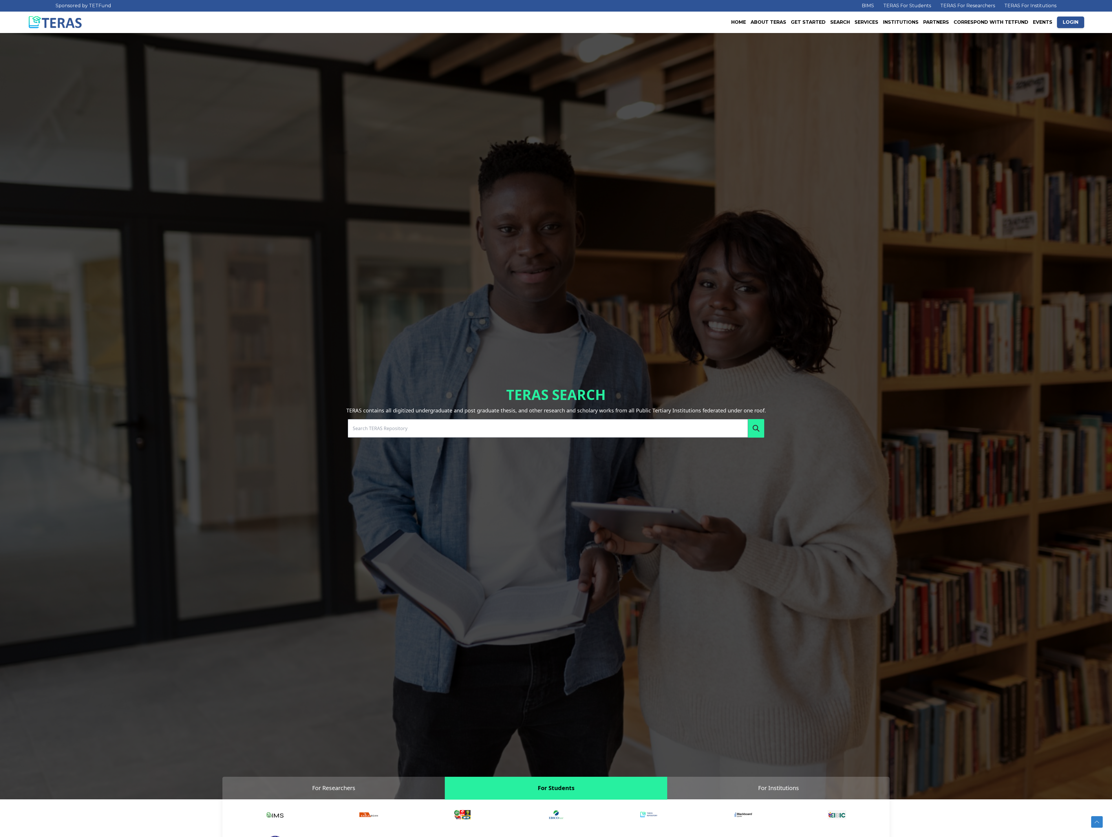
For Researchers (333, 788)
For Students (556, 788)
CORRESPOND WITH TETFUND (991, 22)
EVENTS (1042, 22)
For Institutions (778, 788)
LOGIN (1070, 22)
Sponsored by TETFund (83, 5)
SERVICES (866, 22)
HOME (738, 22)
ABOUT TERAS (768, 22)
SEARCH (840, 22)
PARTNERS (936, 22)
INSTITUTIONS (901, 22)
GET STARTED (808, 22)
